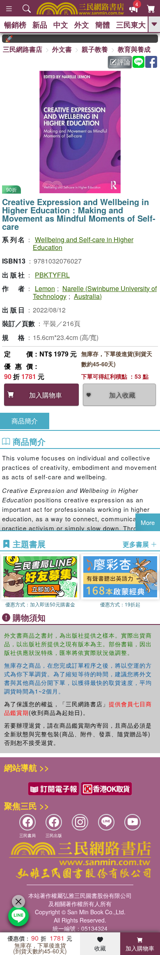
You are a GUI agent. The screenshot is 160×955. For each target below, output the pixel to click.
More (148, 522)
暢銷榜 (15, 24)
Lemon (45, 288)
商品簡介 (24, 420)
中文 (60, 24)
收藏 (100, 948)
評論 (123, 62)
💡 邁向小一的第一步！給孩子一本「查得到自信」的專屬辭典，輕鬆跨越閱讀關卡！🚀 (3, 39)
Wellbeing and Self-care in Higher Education (83, 243)
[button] (154, 581)
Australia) (88, 296)
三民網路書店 (22, 49)
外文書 (62, 49)
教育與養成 (134, 49)
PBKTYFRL (52, 275)
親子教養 (95, 49)
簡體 (102, 24)
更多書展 (137, 544)
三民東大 (131, 24)
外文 (81, 24)
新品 (39, 24)
